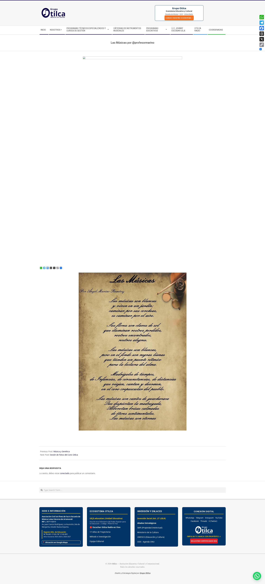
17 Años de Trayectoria (100, 532)
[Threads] (261, 33)
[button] (257, 576)
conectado (64, 473)
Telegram (199, 518)
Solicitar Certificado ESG (204, 541)
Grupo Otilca (179, 8)
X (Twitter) (213, 521)
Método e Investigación (100, 536)
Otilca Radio (188, 14)
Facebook (195, 521)
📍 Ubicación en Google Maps (55, 542)
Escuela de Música (171, 14)
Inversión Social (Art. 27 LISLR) (151, 518)
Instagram (209, 518)
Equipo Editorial (97, 541)
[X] (261, 39)
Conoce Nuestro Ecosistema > (179, 18)
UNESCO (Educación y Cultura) (150, 537)
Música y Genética (61, 451)
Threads (203, 521)
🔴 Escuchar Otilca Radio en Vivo (105, 527)
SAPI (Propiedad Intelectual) (149, 527)
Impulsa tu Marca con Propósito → (204, 536)
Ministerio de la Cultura (148, 532)
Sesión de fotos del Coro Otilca (64, 454)
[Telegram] (261, 22)
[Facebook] (261, 28)
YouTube (218, 518)
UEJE (181, 14)
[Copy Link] (261, 44)
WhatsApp (190, 518)
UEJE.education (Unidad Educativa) (106, 518)
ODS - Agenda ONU (145, 541)
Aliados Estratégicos (146, 523)
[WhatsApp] (261, 17)
